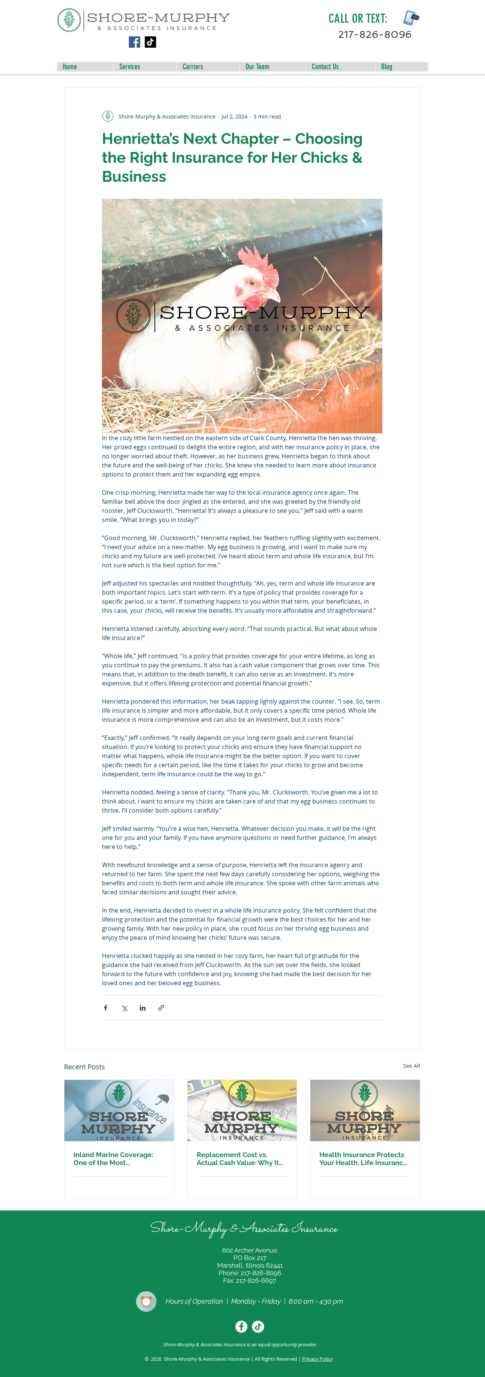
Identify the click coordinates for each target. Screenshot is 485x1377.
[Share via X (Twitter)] (124, 1007)
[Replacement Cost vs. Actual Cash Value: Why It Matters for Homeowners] (242, 1110)
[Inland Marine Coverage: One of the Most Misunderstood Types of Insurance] (119, 1110)
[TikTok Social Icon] (150, 42)
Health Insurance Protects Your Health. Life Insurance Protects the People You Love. (363, 1159)
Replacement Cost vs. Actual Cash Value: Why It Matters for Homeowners (238, 1159)
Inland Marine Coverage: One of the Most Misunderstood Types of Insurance (113, 1159)
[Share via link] (161, 1007)
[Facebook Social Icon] (134, 42)
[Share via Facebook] (105, 1007)
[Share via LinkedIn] (142, 1007)
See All (411, 1065)
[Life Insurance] (365, 1110)
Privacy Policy (317, 1358)
